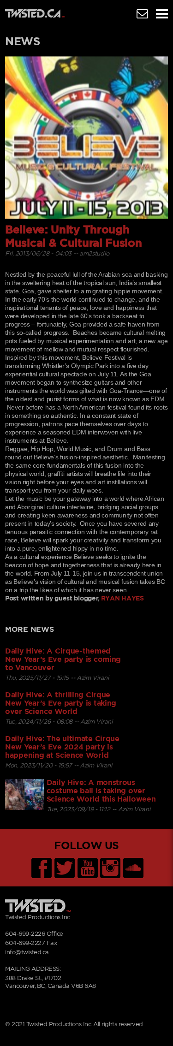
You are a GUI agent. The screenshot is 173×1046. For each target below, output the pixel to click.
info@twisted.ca (27, 953)
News (22, 42)
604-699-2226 (25, 934)
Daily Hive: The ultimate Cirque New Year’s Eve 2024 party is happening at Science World (62, 747)
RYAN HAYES (122, 598)
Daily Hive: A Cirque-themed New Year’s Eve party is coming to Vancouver (63, 660)
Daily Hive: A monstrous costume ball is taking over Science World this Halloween (101, 791)
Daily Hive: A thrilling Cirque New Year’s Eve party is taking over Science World (60, 703)
